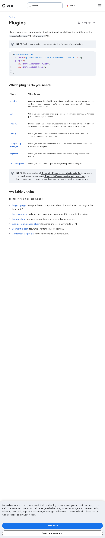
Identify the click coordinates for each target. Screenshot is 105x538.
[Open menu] (100, 6)
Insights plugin (19, 205)
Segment (14, 154)
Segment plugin (20, 228)
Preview (13, 124)
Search (35, 5)
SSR (11, 114)
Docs (10, 5)
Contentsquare (17, 163)
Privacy (13, 134)
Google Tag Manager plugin (26, 224)
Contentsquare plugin (23, 233)
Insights (13, 101)
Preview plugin (19, 214)
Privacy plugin (19, 219)
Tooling (12, 17)
